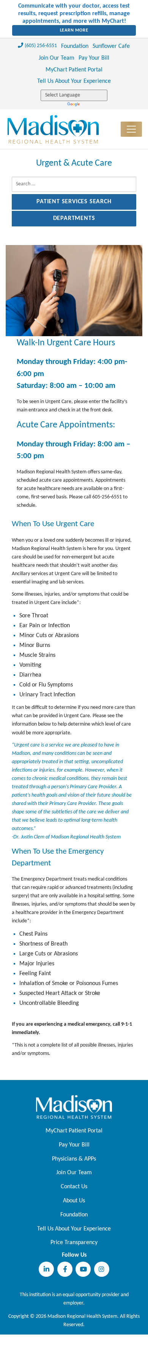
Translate (74, 105)
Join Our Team (56, 58)
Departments (74, 218)
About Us (74, 1201)
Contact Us (74, 1187)
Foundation (74, 46)
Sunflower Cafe (111, 46)
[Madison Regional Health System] (74, 1107)
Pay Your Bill (94, 58)
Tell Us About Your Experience (74, 81)
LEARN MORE (74, 30)
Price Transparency (74, 1243)
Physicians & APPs (74, 1159)
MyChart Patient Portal (74, 70)
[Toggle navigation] (131, 129)
